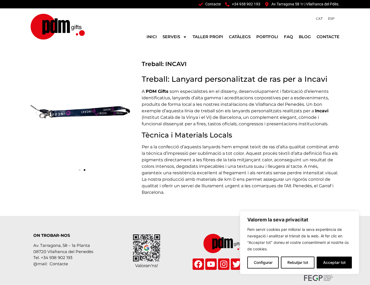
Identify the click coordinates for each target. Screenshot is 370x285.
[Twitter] (236, 264)
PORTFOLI (267, 36)
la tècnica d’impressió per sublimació (181, 153)
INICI (152, 36)
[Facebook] (198, 264)
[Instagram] (223, 264)
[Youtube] (211, 264)
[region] (299, 242)
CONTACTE (328, 36)
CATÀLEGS (240, 36)
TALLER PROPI (208, 36)
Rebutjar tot (297, 262)
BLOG (305, 36)
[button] (36, 113)
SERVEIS (171, 36)
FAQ (288, 36)
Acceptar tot (334, 262)
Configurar (263, 262)
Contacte (59, 263)
